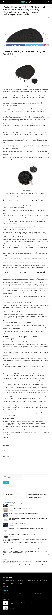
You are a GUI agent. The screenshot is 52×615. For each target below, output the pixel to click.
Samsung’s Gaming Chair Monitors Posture (17, 523)
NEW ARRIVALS (9, 3)
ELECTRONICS (6, 595)
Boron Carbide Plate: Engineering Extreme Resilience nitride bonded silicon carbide (19, 542)
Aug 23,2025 (11, 515)
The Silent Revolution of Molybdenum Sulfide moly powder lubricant (22, 534)
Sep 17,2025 (5, 17)
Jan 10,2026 (11, 505)
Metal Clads (5, 586)
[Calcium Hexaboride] (26, 72)
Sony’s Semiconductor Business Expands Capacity (18, 503)
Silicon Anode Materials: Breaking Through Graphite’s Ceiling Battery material (23, 602)
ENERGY (21, 593)
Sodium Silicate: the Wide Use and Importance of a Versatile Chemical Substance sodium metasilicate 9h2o (24, 558)
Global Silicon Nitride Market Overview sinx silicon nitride (20, 508)
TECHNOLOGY (37, 595)
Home (4, 3)
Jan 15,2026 (39, 542)
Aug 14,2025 (11, 530)
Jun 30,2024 (14, 540)
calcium (7, 486)
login (7, 502)
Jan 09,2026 (11, 562)
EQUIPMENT (21, 595)
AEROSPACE (6, 593)
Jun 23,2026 (11, 536)
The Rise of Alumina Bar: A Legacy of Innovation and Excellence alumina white (23, 513)
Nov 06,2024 (11, 521)
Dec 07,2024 (6, 559)
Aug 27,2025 (6, 549)
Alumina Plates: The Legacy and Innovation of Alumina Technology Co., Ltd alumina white (26, 528)
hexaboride (13, 486)
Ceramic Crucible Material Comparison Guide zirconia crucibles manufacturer (23, 607)
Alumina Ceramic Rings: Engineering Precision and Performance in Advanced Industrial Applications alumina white (25, 548)
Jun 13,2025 (24, 552)
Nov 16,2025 (11, 525)
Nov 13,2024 (11, 510)
